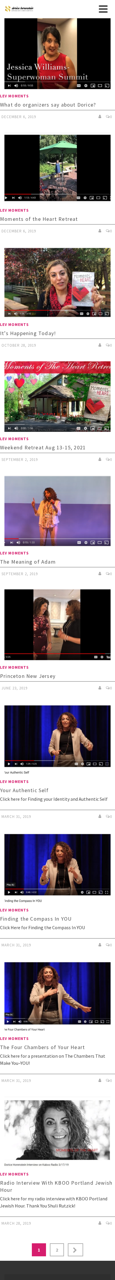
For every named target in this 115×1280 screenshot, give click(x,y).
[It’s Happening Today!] (57, 282)
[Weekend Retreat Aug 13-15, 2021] (57, 396)
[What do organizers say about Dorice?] (57, 53)
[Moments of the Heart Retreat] (57, 167)
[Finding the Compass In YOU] (57, 867)
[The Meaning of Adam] (57, 510)
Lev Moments (14, 96)
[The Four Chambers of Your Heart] (57, 996)
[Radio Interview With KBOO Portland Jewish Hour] (57, 1131)
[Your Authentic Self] (57, 739)
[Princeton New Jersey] (57, 624)
